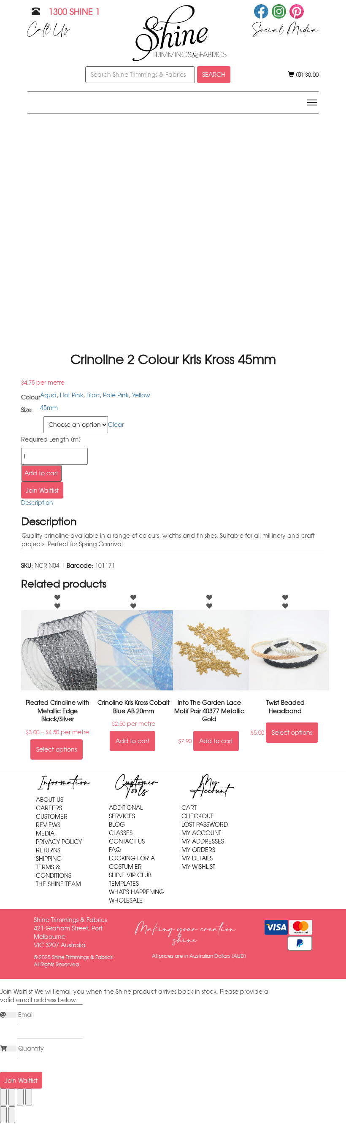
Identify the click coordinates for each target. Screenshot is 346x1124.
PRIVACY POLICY (59, 842)
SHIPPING (49, 859)
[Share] (20, 1097)
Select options (56, 749)
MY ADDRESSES (202, 841)
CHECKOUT (197, 816)
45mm (49, 408)
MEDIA (45, 833)
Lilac (93, 395)
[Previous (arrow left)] (3, 1114)
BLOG (117, 824)
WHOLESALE (126, 900)
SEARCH (213, 74)
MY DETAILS (197, 858)
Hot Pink (71, 395)
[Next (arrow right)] (11, 1114)
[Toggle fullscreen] (11, 1097)
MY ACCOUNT (201, 833)
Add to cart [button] (132, 741)
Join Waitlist (42, 490)
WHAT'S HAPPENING (136, 892)
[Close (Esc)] (28, 1097)
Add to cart (41, 473)
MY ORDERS (198, 850)
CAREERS (49, 808)
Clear (116, 425)
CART (189, 807)
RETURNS (48, 850)
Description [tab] (37, 503)
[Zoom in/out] (3, 1097)
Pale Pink (116, 395)
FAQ (115, 850)
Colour (31, 421)
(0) (306, 74)
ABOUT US (49, 799)
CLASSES (120, 833)
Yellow (141, 395)
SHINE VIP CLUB (130, 875)
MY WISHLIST (198, 867)
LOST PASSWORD (204, 824)
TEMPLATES (124, 883)
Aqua (48, 395)
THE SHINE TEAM (58, 884)
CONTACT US (127, 841)
